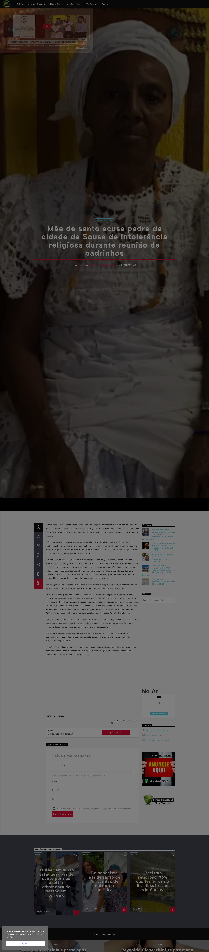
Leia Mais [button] (10, 937)
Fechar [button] (25, 944)
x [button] (46, 928)
